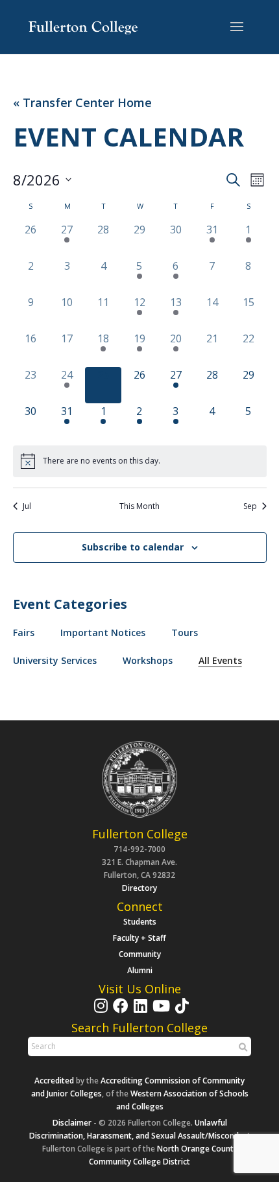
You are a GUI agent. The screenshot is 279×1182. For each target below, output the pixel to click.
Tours (184, 632)
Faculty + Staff (139, 937)
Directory (139, 887)
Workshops (148, 660)
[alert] (140, 461)
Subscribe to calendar (133, 547)
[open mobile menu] (237, 27)
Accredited (54, 1080)
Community (140, 954)
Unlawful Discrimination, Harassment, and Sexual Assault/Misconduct (139, 1129)
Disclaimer (72, 1122)
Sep (250, 506)
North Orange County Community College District (163, 1155)
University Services (55, 660)
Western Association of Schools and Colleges (182, 1100)
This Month (139, 506)
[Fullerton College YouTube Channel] (159, 1012)
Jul (27, 506)
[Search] (241, 1047)
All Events (220, 660)
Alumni (139, 970)
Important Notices (102, 632)
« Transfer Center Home (82, 102)
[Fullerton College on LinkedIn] (138, 1012)
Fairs (23, 632)
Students (139, 921)
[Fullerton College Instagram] (99, 1012)
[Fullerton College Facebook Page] (119, 1012)
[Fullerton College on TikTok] (180, 1012)
